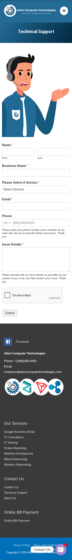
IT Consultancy (14, 437)
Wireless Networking (17, 464)
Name (7, 145)
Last (39, 157)
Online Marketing (15, 448)
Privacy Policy (21, 545)
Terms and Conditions (46, 545)
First (4, 157)
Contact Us (11, 487)
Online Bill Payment (17, 520)
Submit (9, 313)
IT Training (11, 442)
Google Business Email (19, 431)
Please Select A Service (20, 182)
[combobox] (6, 223)
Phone (7, 216)
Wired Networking (15, 459)
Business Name (15, 166)
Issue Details (12, 244)
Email (7, 199)
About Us (10, 498)
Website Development (18, 453)
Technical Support (15, 492)
